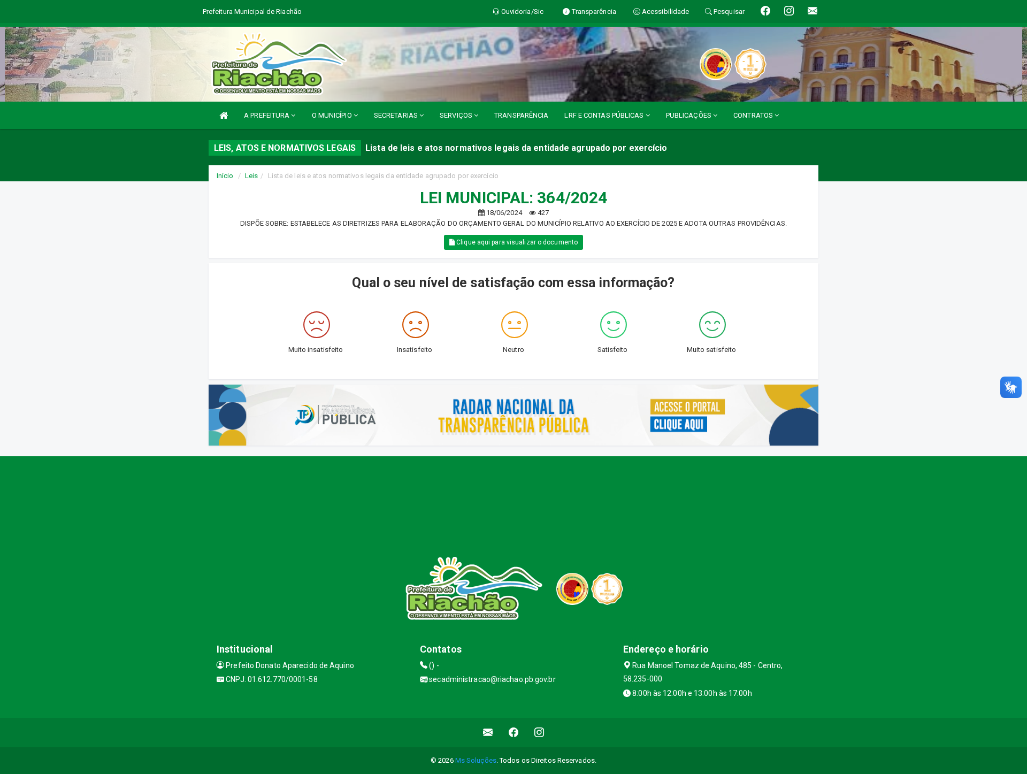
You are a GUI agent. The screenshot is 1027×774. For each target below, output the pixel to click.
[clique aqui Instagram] (539, 732)
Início (225, 176)
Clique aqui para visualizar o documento (516, 242)
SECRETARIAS (396, 115)
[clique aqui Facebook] (513, 732)
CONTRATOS (754, 115)
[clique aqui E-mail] (488, 732)
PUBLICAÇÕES (689, 115)
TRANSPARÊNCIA (521, 115)
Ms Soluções (475, 760)
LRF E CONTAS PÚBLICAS (604, 115)
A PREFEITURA (267, 115)
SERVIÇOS (457, 115)
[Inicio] (223, 115)
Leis (251, 176)
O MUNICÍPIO (333, 115)
